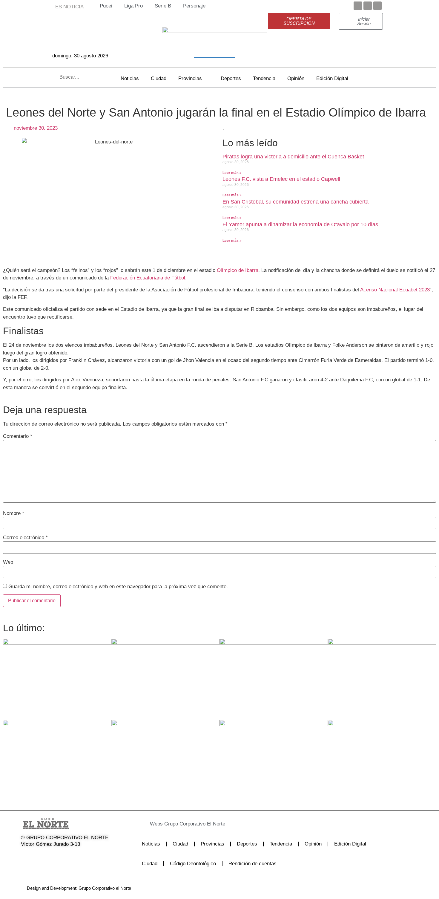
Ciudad (158, 78)
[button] (207, 824)
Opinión (295, 78)
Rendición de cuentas (252, 863)
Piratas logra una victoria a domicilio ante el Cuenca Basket (293, 157)
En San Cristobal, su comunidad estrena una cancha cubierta (295, 202)
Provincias (190, 78)
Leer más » (232, 173)
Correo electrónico (25, 537)
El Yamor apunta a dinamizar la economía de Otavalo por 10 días (300, 224)
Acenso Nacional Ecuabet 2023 (394, 290)
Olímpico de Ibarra (236, 270)
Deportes (231, 78)
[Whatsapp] (86, 856)
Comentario (17, 436)
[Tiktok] (70, 856)
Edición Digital (332, 78)
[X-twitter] (40, 856)
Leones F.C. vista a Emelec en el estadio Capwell (281, 179)
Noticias (130, 78)
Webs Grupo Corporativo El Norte (187, 824)
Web (8, 562)
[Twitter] (367, 5)
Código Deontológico (193, 863)
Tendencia (264, 78)
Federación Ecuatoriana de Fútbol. (148, 278)
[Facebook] (358, 5)
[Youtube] (377, 5)
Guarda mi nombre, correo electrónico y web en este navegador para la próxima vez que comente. (118, 586)
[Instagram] (55, 856)
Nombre (13, 513)
